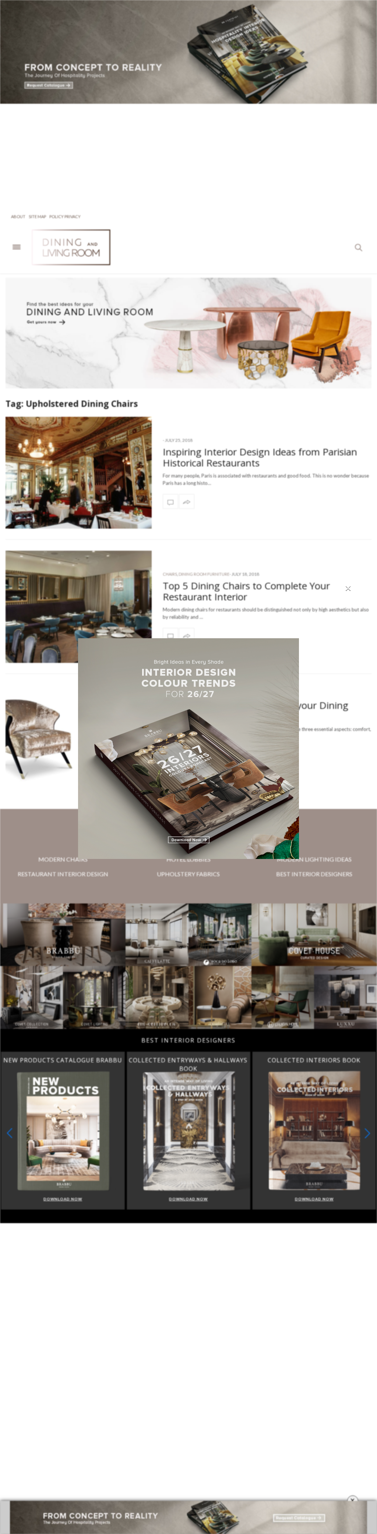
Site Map (37, 216)
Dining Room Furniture (204, 574)
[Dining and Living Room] (82, 247)
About (18, 216)
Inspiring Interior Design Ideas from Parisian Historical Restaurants (260, 457)
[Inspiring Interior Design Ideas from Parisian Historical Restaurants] (79, 473)
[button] (367, 1133)
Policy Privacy (65, 216)
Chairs (170, 574)
